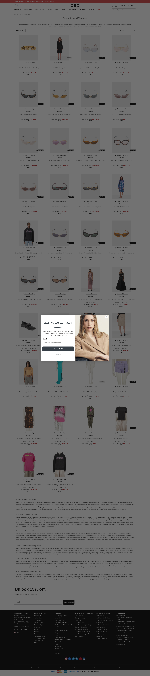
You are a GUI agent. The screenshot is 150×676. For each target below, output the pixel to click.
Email (45, 339)
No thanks (58, 354)
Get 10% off (58, 349)
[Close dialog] (106, 316)
